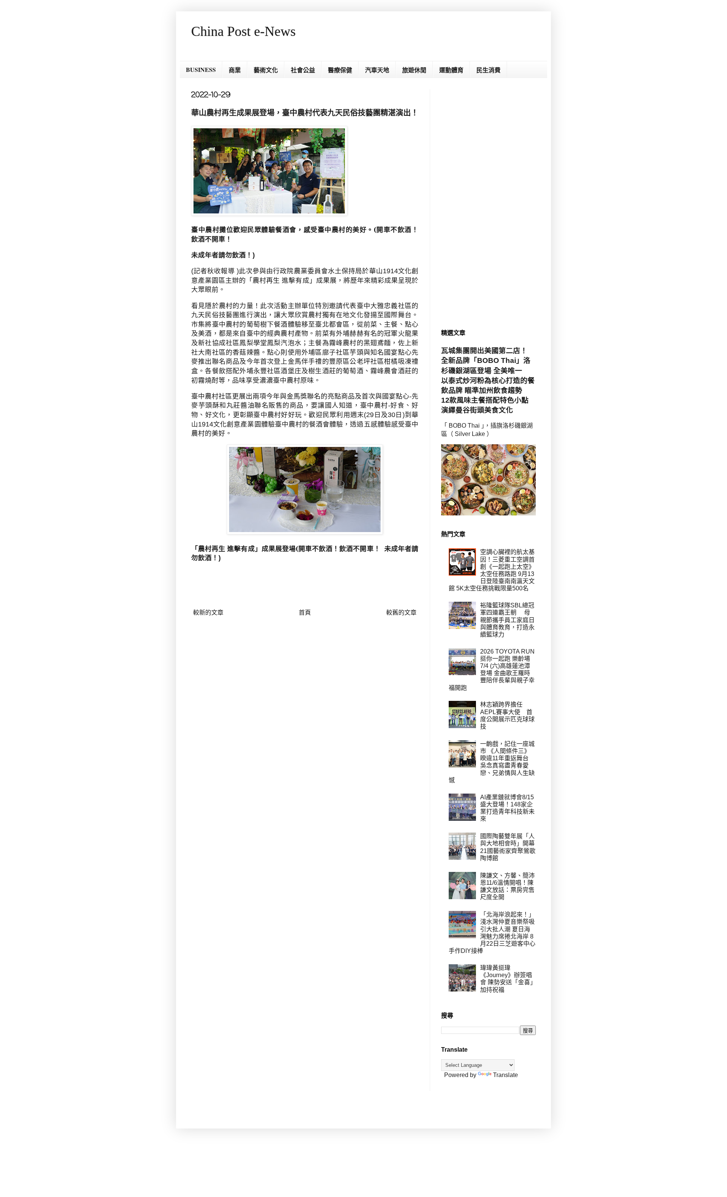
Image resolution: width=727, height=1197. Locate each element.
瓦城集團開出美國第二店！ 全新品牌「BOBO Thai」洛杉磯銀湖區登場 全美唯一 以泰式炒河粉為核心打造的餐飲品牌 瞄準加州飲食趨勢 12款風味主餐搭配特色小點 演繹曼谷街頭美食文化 (488, 380)
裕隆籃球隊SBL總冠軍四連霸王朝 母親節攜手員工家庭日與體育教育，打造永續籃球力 (507, 620)
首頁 (305, 612)
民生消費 (488, 69)
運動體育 (451, 69)
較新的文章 (208, 612)
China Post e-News (243, 31)
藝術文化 (266, 69)
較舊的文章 (401, 612)
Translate (505, 1075)
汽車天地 (377, 69)
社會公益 (303, 69)
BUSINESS (201, 69)
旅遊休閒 (414, 69)
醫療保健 (340, 69)
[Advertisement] (488, 202)
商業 (235, 69)
